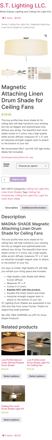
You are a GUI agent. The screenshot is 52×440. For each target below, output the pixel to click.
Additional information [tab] (34, 207)
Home (4, 24)
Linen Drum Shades (11, 192)
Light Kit (43, 195)
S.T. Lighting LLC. (23, 5)
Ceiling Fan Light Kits (19, 24)
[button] (45, 35)
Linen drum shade (10, 198)
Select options (11, 376)
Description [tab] (11, 207)
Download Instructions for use (17, 157)
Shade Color (6, 165)
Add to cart (18, 179)
